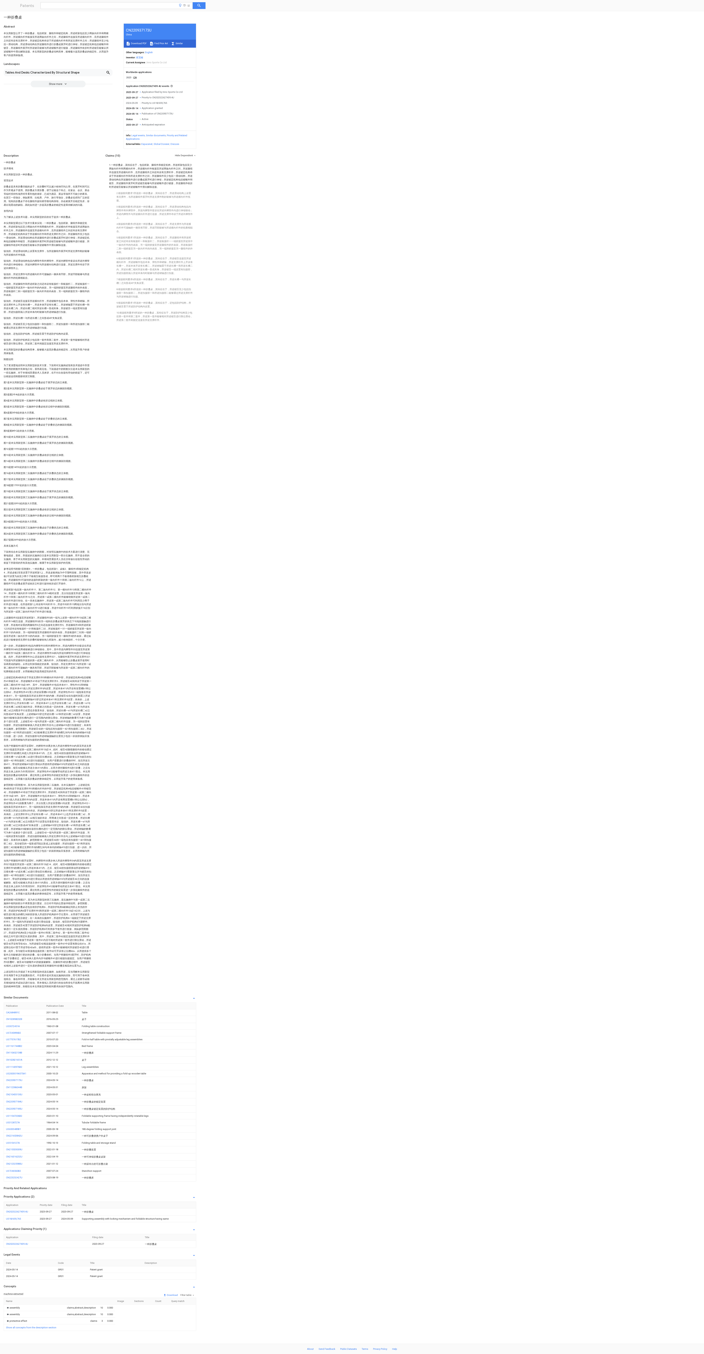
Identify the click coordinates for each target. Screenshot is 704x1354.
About (310, 1349)
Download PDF (138, 43)
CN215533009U (14, 1149)
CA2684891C (13, 1012)
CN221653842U (14, 1135)
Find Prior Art (161, 43)
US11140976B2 (14, 1067)
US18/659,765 (13, 1218)
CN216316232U (14, 1156)
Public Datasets (348, 1349)
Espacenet (147, 144)
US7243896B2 (13, 1032)
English (149, 52)
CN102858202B (14, 1019)
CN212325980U (14, 1163)
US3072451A (13, 1026)
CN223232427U (14, 1177)
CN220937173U (14, 1080)
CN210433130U (14, 1094)
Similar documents (156, 135)
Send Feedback (327, 1349)
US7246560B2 (13, 1171)
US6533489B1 (13, 1129)
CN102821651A (14, 1059)
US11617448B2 (14, 1046)
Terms (365, 1349)
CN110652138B (14, 1052)
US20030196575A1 (16, 1073)
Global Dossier (161, 144)
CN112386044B (14, 1087)
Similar (179, 43)
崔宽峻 (139, 57)
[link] (13, 1307)
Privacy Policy (380, 1349)
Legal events (138, 135)
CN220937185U (14, 1108)
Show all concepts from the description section (31, 1327)
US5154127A (13, 1142)
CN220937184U (14, 1101)
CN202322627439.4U (17, 1211)
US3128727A (13, 1122)
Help (394, 1349)
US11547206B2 (14, 1116)
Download (172, 1295)
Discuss (174, 144)
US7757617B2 (13, 1039)
